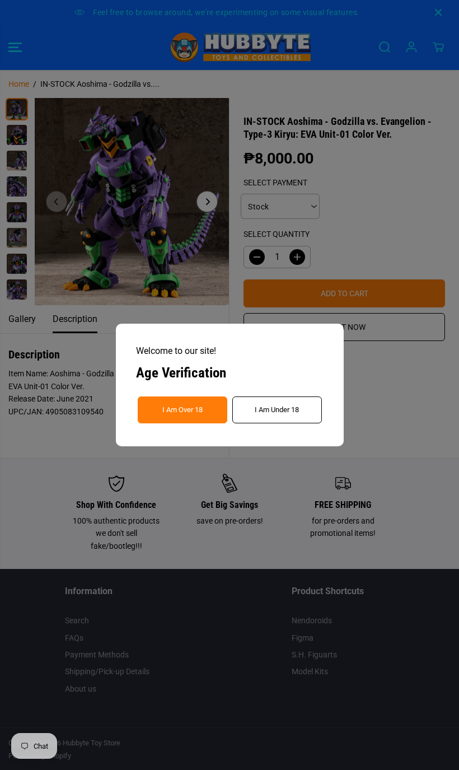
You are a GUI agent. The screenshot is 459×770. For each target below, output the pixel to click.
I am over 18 (182, 409)
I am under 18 (277, 409)
